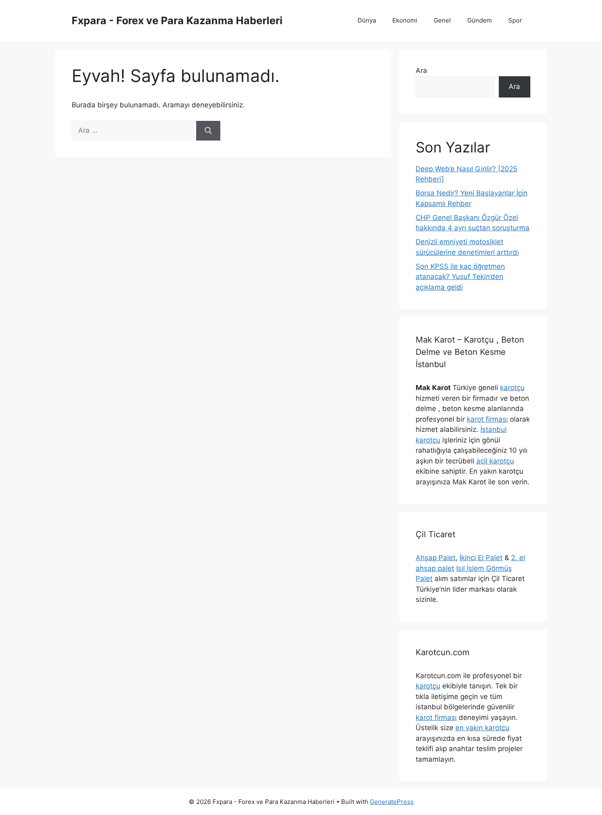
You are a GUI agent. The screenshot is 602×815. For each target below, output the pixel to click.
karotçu (512, 388)
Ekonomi (404, 20)
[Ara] (208, 131)
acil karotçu (495, 461)
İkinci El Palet (480, 558)
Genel (442, 20)
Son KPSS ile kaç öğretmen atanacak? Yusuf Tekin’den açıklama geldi (460, 276)
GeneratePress (392, 802)
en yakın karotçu (482, 728)
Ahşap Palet (435, 558)
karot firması (487, 419)
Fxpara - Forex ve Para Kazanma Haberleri (177, 20)
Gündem (479, 20)
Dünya (367, 20)
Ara (421, 70)
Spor (515, 20)
